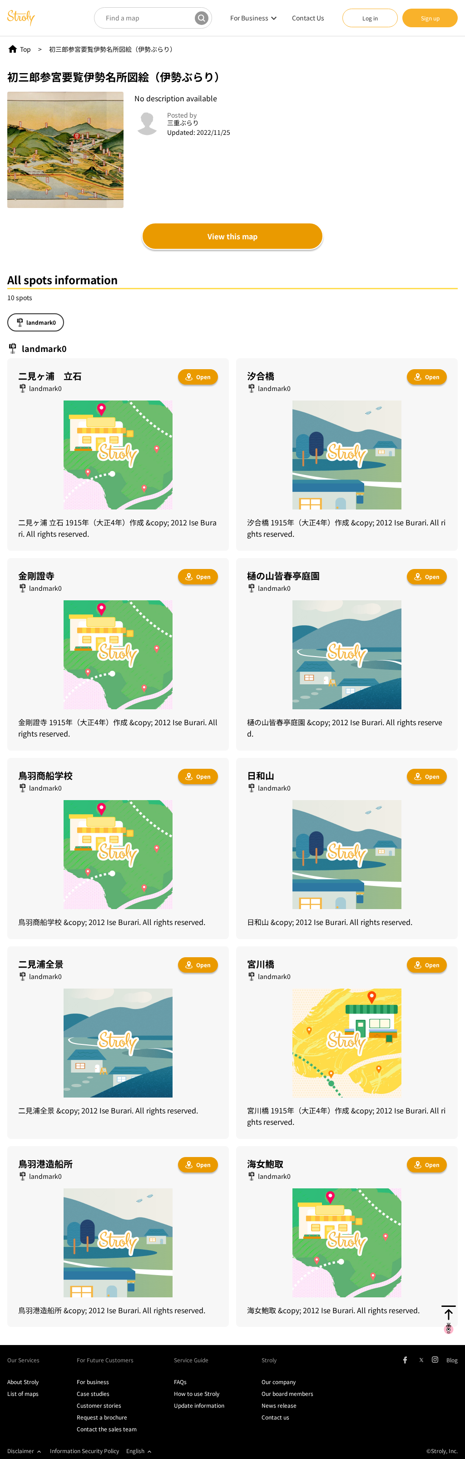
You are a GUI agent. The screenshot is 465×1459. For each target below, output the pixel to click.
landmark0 (41, 322)
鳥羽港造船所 (45, 1163)
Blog (452, 1360)
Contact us (275, 1417)
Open (203, 377)
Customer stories (99, 1405)
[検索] (201, 18)
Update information (199, 1405)
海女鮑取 (265, 1163)
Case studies (93, 1393)
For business (93, 1381)
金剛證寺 (36, 575)
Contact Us (308, 17)
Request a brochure (102, 1417)
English (135, 1450)
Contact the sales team (107, 1429)
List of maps (23, 1393)
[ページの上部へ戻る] (448, 1319)
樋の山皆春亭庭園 (283, 575)
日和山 (260, 775)
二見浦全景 (41, 963)
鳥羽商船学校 (45, 775)
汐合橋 (260, 375)
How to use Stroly (196, 1393)
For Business (249, 17)
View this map (232, 236)
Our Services (23, 1360)
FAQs (180, 1381)
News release (279, 1405)
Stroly (269, 1360)
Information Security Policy (84, 1450)
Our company (279, 1381)
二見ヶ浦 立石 (50, 375)
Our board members (287, 1393)
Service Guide (191, 1360)
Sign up (430, 18)
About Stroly (23, 1381)
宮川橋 (260, 963)
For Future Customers (105, 1360)
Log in (370, 18)
